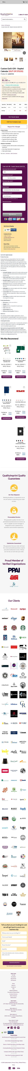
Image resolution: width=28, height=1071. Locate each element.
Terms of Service (13, 995)
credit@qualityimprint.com (18, 1023)
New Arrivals (13, 978)
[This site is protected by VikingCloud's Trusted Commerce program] (13, 229)
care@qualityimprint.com (9, 237)
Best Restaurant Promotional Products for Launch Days (13, 1037)
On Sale (13, 975)
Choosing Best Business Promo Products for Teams (14, 1048)
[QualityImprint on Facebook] (12, 1028)
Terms (13, 1064)
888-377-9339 (15, 1020)
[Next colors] (25, 59)
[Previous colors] (2, 59)
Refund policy (13, 997)
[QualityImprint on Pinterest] (15, 1028)
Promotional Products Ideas (13, 992)
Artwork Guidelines (13, 990)
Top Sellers (13, 976)
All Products (13, 980)
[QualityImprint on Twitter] (8, 1028)
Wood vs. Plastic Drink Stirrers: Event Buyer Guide (13, 1044)
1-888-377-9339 (23, 14)
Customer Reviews (13, 994)
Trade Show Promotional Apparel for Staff (14, 1055)
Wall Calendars (14, 153)
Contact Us (13, 987)
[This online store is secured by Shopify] (7, 229)
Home (13, 983)
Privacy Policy (15, 1062)
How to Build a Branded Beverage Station (14, 1040)
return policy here (11, 249)
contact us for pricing (11, 94)
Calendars (8, 153)
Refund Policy (22, 1062)
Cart (26, 2)
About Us (13, 985)
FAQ (13, 988)
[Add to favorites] (10, 345)
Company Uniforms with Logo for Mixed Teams (14, 1051)
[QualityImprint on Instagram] (18, 1028)
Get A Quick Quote (7, 376)
